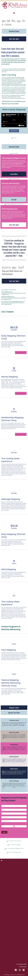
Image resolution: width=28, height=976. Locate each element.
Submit (4, 832)
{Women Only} (13, 337)
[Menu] (14, 13)
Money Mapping (9, 376)
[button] (14, 130)
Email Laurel (22, 967)
